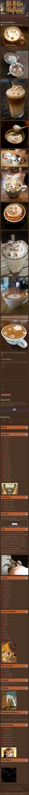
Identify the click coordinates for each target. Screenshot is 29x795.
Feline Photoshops (8, 466)
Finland (19, 537)
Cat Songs (6, 449)
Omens (20, 544)
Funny (8, 539)
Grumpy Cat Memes (8, 505)
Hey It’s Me (6, 669)
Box (21, 532)
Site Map (6, 633)
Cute (22, 352)
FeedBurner (17, 525)
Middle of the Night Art (9, 737)
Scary (2, 548)
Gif (12, 540)
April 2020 (6, 588)
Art (5, 626)
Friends (3, 540)
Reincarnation (18, 546)
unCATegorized (7, 480)
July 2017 (6, 607)
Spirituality (6, 619)
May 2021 (6, 581)
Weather (3, 553)
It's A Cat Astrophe (14, 7)
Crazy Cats (6, 456)
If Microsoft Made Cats (9, 510)
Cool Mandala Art (8, 728)
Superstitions (5, 551)
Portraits (8, 546)
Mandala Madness (8, 735)
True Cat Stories (7, 478)
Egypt (25, 534)
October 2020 (7, 583)
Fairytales (8, 537)
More (5, 631)
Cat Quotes (6, 447)
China (23, 532)
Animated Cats (7, 437)
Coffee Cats (13, 352)
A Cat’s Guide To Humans (11, 421)
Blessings (13, 532)
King (14, 542)
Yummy (2, 354)
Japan (11, 542)
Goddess (16, 540)
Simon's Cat (6, 475)
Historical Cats (7, 470)
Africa (2, 532)
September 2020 (7, 586)
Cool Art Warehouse (8, 744)
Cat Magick (6, 442)
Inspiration (6, 624)
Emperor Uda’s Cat (8, 503)
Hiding (3, 542)
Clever (2, 534)
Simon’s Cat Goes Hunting (24, 421)
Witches (11, 552)
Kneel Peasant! (4, 420)
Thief (17, 550)
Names (16, 544)
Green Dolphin (7, 740)
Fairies (2, 537)
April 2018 (6, 602)
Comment (3, 366)
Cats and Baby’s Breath (22, 19)
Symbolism (12, 551)
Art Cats (8, 352)
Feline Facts (6, 461)
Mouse (13, 544)
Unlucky (24, 551)
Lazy (24, 542)
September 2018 (7, 597)
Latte (25, 352)
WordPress (9, 793)
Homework (7, 542)
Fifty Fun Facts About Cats (10, 507)
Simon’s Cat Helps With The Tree (9, 19)
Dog (19, 534)
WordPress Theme (15, 793)
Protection (13, 546)
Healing (24, 539)
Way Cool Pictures (8, 676)
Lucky (5, 544)
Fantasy (15, 537)
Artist (5, 532)
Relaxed (23, 546)
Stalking (12, 548)
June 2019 (6, 593)
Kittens (18, 542)
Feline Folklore (7, 463)
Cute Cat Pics (7, 459)
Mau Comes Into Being (9, 500)
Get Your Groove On (8, 730)
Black (10, 532)
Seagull (6, 548)
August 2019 (7, 590)
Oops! (24, 544)
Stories (17, 548)
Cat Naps (18, 419)
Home (5, 615)
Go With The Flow (8, 733)
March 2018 (6, 605)
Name (2, 380)
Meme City (6, 671)
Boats (17, 532)
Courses (9, 787)
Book (19, 532)
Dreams (22, 534)
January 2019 (7, 595)
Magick (5, 617)
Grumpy (20, 539)
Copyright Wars (7, 636)
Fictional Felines (7, 468)
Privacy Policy (7, 638)
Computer (7, 534)
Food (23, 537)
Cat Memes (6, 444)
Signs (8, 548)
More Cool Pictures (8, 674)
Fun (5, 629)
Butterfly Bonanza (8, 742)
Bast (8, 532)
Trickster (20, 550)
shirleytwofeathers (18, 24)
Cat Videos (6, 452)
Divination (16, 534)
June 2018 (6, 600)
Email (2, 384)
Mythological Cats (8, 473)
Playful (3, 546)
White (7, 552)
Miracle (9, 544)
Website (2, 389)
